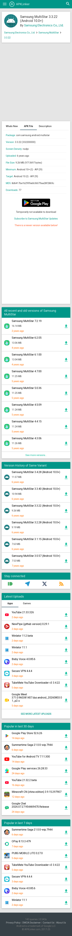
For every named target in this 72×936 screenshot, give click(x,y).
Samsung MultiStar (49, 32)
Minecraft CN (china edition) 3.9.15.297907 (36, 791)
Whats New (12, 126)
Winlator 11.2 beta (22, 635)
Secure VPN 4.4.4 (22, 671)
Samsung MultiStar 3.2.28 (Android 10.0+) (36, 522)
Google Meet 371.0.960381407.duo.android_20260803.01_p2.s (37, 697)
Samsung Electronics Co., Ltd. (44, 25)
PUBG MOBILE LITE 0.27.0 (27, 853)
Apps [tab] (10, 603)
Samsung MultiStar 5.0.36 (27, 388)
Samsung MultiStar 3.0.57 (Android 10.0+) (36, 555)
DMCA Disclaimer (31, 922)
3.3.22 (7, 37)
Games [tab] (27, 603)
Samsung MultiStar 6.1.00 (27, 354)
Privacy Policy (13, 922)
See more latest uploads (36, 714)
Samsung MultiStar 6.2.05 (27, 337)
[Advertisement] (36, 84)
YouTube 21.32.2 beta (24, 780)
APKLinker (23, 4)
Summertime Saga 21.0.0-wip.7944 (32, 744)
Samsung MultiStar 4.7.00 (27, 371)
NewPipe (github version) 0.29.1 (30, 624)
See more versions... (36, 455)
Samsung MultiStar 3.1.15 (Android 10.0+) (36, 539)
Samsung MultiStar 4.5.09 (27, 404)
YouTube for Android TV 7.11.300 (31, 756)
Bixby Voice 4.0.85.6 (23, 659)
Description (45, 126)
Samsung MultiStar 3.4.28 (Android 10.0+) (36, 472)
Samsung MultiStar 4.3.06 (27, 438)
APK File (28, 126)
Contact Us (48, 922)
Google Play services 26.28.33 (30, 768)
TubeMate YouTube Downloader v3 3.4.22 (36, 682)
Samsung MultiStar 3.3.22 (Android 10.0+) (36, 505)
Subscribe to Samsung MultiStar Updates (36, 218)
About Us (61, 922)
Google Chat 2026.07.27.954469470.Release (30, 805)
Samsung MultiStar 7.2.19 (27, 321)
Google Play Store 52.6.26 (27, 733)
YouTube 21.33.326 (23, 612)
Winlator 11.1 (19, 647)
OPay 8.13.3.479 (21, 841)
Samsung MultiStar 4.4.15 (27, 421)
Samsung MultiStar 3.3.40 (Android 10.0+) (36, 488)
